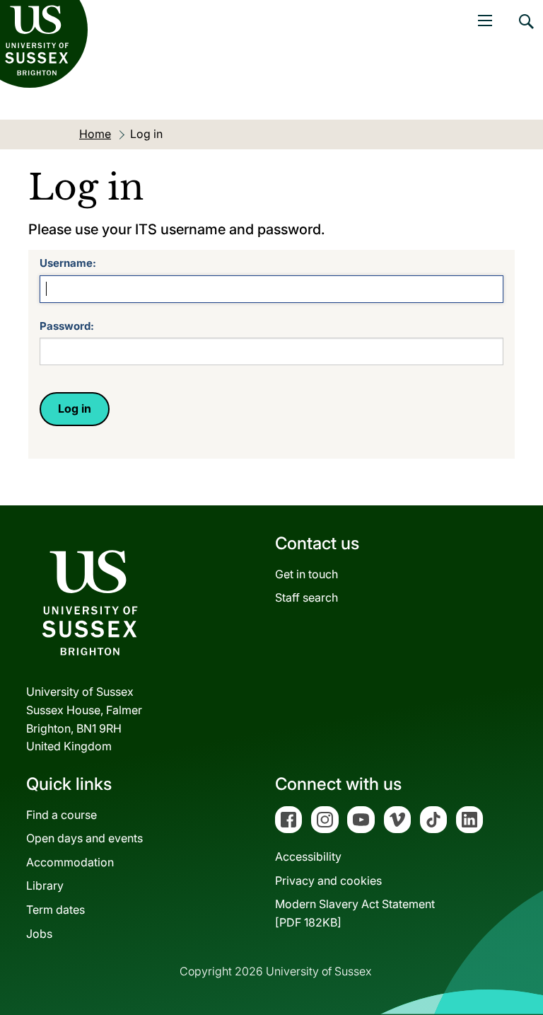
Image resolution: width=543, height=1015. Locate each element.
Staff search (306, 597)
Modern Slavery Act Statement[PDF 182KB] (355, 913)
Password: (67, 326)
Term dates (55, 909)
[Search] (525, 32)
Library (45, 885)
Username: (68, 263)
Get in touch (306, 574)
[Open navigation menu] (485, 20)
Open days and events (84, 838)
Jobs (39, 934)
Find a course (61, 815)
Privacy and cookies (328, 880)
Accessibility (308, 856)
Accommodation (70, 862)
